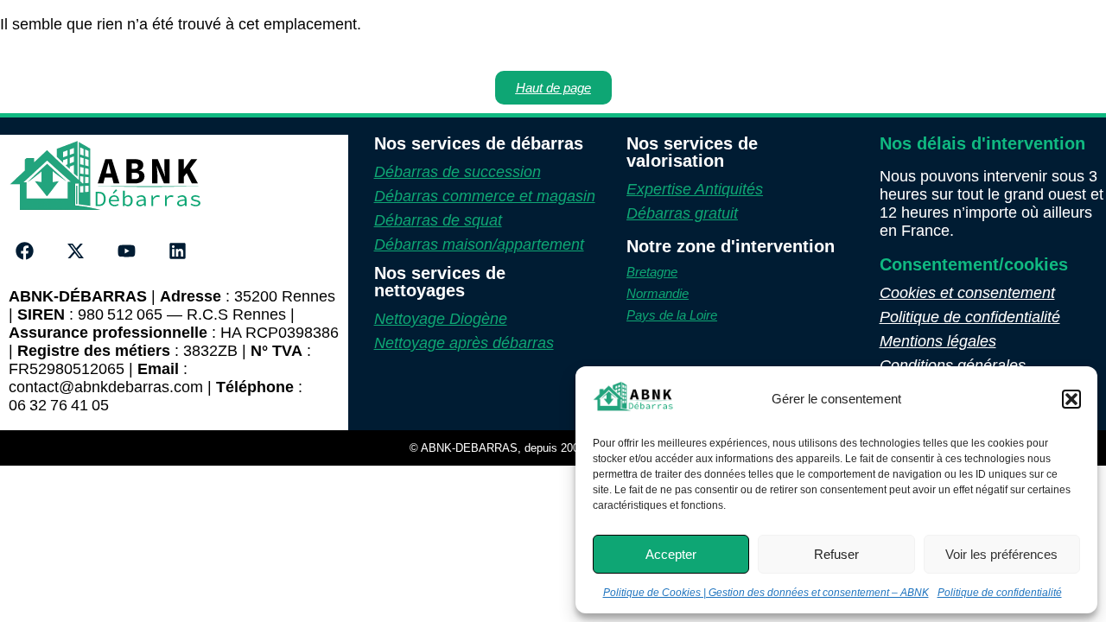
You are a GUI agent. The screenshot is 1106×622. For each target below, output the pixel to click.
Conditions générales (953, 365)
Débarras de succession (457, 172)
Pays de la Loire (671, 315)
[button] (1071, 399)
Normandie (657, 293)
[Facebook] (25, 251)
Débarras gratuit (682, 213)
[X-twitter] (76, 251)
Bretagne (651, 271)
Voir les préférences (1001, 554)
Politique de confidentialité (1000, 593)
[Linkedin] (177, 251)
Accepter (670, 554)
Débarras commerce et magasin (484, 196)
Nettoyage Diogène (440, 318)
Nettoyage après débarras (464, 343)
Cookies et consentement (967, 292)
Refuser (836, 554)
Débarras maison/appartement (479, 244)
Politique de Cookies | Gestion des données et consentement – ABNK (766, 593)
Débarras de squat (438, 220)
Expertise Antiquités (694, 189)
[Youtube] (127, 251)
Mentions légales (938, 341)
